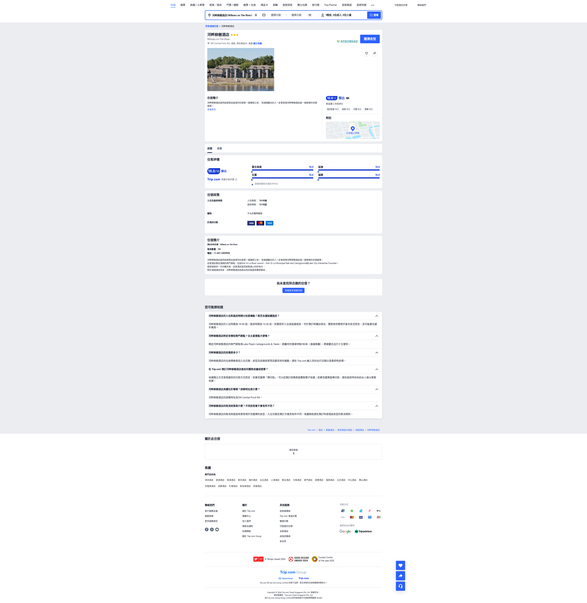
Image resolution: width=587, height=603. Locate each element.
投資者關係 (285, 511)
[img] (240, 69)
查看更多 (211, 109)
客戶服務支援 (211, 511)
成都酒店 (222, 486)
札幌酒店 (233, 486)
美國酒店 (330, 430)
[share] (400, 575)
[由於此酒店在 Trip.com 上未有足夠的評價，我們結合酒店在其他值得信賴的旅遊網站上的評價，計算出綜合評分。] (236, 179)
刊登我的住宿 (286, 526)
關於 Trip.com (248, 511)
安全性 (283, 541)
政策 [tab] (219, 148)
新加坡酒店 (245, 486)
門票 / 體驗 (232, 5)
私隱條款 (246, 531)
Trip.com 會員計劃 (288, 516)
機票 (182, 5)
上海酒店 (275, 480)
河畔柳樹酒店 (218, 34)
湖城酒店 (359, 430)
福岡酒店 (330, 480)
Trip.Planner (330, 5)
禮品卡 (264, 5)
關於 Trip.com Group (251, 536)
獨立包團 (302, 5)
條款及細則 (247, 526)
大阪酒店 (297, 480)
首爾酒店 (319, 480)
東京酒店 (242, 480)
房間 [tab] (209, 148)
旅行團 (315, 5)
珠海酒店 (231, 480)
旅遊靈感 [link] (347, 5)
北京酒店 (341, 480)
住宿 (173, 5)
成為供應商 (285, 536)
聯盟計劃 (284, 521)
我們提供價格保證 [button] (349, 41)
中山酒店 (352, 480)
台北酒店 (264, 480)
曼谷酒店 (286, 480)
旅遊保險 (287, 5)
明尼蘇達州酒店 (344, 430)
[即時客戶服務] (400, 586)
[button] (373, 5)
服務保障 (209, 516)
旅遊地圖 (361, 5)
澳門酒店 (308, 480)
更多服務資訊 (211, 521)
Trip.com (311, 430)
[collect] (400, 565)
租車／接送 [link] (215, 5)
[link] (400, 5)
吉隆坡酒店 (210, 486)
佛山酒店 (363, 480)
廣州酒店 (253, 480)
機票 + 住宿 (249, 5)
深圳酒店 (209, 480)
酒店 (320, 430)
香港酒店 (220, 480)
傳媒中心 (246, 516)
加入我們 (246, 521)
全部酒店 (284, 531)
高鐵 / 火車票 (197, 5)
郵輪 (275, 5)
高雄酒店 (257, 486)
